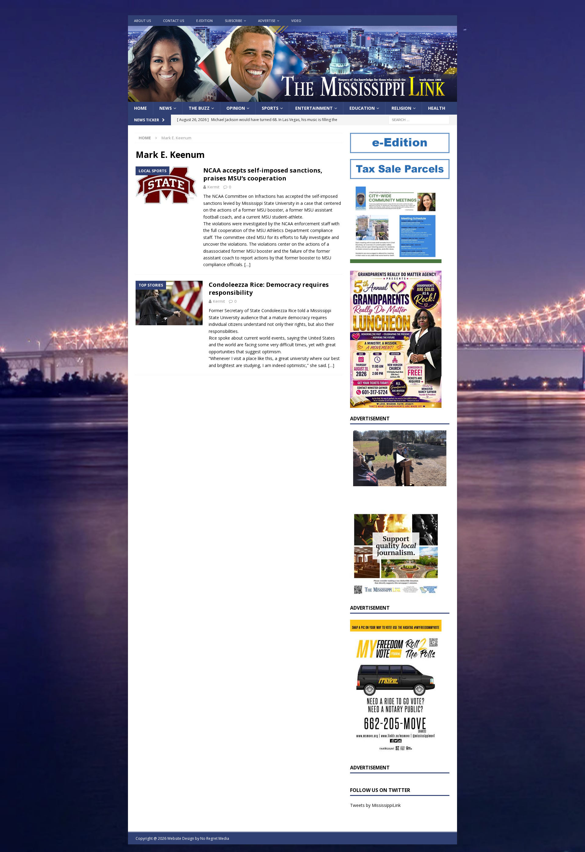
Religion (401, 108)
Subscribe (233, 20)
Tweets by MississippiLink (375, 805)
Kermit (213, 187)
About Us (142, 20)
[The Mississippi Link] (292, 98)
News (165, 108)
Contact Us (173, 20)
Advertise (266, 20)
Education (362, 108)
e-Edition (204, 20)
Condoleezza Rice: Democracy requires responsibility (269, 288)
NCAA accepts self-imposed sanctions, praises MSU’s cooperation (262, 174)
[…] (247, 264)
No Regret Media (214, 838)
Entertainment (314, 108)
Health (436, 108)
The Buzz (199, 108)
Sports (270, 108)
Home (140, 108)
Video (296, 20)
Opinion (235, 108)
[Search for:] (418, 120)
